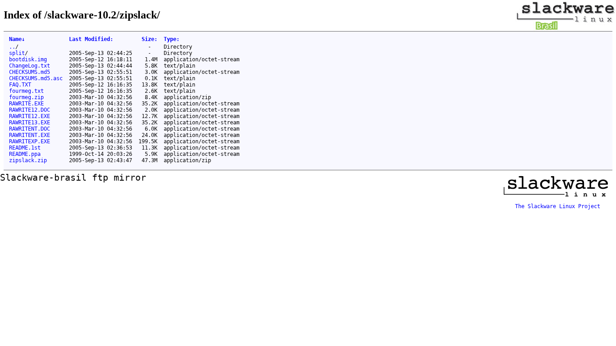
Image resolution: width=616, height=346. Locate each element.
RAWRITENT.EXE (29, 135)
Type (171, 39)
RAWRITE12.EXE (29, 116)
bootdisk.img (28, 59)
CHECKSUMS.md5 (29, 72)
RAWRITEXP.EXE (29, 141)
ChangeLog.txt (29, 66)
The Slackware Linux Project (557, 206)
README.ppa (25, 154)
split (17, 53)
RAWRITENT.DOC (29, 129)
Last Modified (91, 39)
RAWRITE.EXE (26, 103)
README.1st (25, 148)
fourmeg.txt (26, 91)
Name (17, 39)
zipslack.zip (28, 160)
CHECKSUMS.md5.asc (36, 78)
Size (149, 39)
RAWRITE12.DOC (29, 110)
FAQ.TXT (20, 85)
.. (12, 47)
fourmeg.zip (26, 97)
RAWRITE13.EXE (29, 122)
